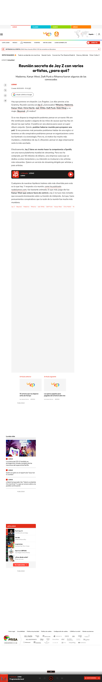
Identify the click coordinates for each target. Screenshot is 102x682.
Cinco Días (55, 639)
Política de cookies (46, 631)
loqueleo (72, 642)
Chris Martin (67, 207)
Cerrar (99, 49)
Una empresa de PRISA (10, 638)
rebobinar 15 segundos (44, 678)
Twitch (59, 610)
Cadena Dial (62, 639)
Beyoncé (19, 207)
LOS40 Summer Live (61, 42)
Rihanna (33, 207)
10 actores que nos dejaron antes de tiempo (29, 395)
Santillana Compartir (58, 636)
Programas (27, 42)
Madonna (26, 207)
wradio (47, 639)
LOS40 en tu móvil (75, 631)
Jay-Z (13, 207)
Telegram (5, 100)
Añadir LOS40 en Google (24, 95)
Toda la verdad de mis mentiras (29, 55)
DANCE (55, 27)
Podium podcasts (47, 642)
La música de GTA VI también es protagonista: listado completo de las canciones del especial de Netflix (19, 463)
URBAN (75, 27)
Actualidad (10, 60)
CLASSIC (35, 27)
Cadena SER (66, 636)
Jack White (41, 207)
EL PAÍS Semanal (70, 639)
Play (51, 678)
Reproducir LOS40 (71, 174)
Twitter (5, 90)
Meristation (81, 642)
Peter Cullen (94, 55)
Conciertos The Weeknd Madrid (63, 55)
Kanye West (58, 207)
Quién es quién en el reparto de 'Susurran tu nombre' (20, 473)
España (91, 34)
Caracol (86, 636)
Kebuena (85, 639)
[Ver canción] (11, 532)
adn (79, 636)
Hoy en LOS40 (47, 42)
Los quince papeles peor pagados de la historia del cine (54, 395)
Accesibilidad (21, 631)
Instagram (39, 610)
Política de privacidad (33, 631)
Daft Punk (49, 207)
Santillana (47, 636)
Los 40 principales (38, 636)
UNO (42, 639)
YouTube (47, 610)
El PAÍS (28, 636)
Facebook (5, 85)
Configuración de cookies (61, 631)
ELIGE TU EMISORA (91, 678)
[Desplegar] (51, 671)
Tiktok (43, 610)
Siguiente (62, 678)
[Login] (99, 34)
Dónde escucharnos (88, 631)
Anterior (40, 678)
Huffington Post (31, 639)
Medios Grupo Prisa (10, 643)
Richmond (27, 642)
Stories (63, 610)
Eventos (37, 42)
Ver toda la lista (20, 565)
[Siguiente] (99, 55)
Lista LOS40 (5, 42)
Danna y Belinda (82, 55)
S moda (63, 642)
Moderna (37, 642)
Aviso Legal (11, 631)
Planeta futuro (77, 639)
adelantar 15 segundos (57, 678)
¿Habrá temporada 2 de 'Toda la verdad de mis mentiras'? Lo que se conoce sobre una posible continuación (21, 484)
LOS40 (14, 27)
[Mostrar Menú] (3, 34)
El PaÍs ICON (55, 642)
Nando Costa (46, 55)
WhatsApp (5, 95)
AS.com (72, 636)
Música (15, 42)
